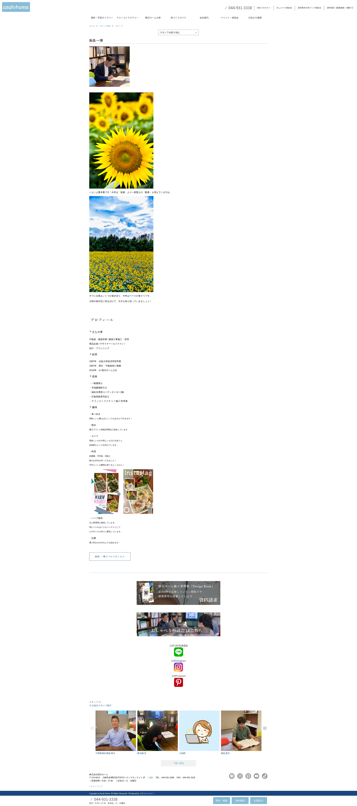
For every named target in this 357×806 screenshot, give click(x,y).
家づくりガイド (178, 17)
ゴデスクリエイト (147, 793)
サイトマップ (96, 786)
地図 (151, 777)
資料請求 (240, 800)
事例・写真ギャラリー (102, 17)
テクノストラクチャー (127, 17)
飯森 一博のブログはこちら (110, 556)
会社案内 (204, 17)
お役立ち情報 (255, 17)
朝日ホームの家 (153, 17)
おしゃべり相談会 (284, 7)
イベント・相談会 (229, 17)
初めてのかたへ (264, 7)
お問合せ (258, 800)
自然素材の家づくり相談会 (309, 7)
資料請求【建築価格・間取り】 (340, 7)
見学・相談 (221, 800)
